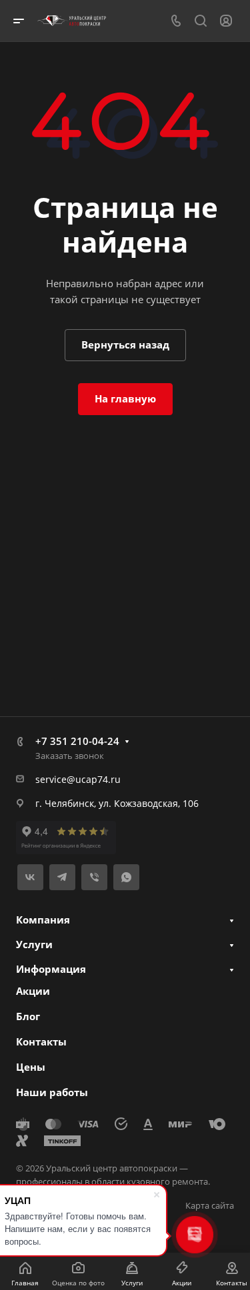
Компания (43, 919)
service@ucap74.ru (78, 779)
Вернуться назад (125, 344)
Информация (51, 968)
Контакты (41, 1041)
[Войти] (226, 21)
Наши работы (52, 1092)
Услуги (34, 944)
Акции (33, 990)
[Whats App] (126, 877)
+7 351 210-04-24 (77, 741)
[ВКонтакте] (30, 877)
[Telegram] (62, 877)
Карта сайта (209, 1205)
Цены (30, 1066)
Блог (28, 1016)
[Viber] (94, 877)
